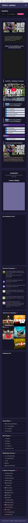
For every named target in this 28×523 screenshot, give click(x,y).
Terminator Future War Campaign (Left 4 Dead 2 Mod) (15, 368)
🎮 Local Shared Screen (10, 456)
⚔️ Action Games (8, 475)
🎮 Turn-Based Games (9, 512)
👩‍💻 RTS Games (8, 497)
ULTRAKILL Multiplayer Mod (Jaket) (15, 280)
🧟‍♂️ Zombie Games (8, 514)
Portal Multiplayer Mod (14, 401)
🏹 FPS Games (8, 485)
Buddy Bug (11, 219)
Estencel (11, 285)
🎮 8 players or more (9, 448)
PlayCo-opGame (9, 5)
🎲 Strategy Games (9, 504)
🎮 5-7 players (8, 445)
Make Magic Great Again (15, 256)
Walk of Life (11, 242)
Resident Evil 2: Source (14, 390)
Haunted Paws (12, 224)
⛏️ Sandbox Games (9, 499)
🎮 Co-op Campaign (9, 426)
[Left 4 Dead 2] (19, 343)
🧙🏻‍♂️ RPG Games (8, 495)
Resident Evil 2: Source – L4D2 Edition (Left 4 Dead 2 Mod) (16, 377)
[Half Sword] (8, 320)
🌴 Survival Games (9, 507)
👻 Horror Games (8, 487)
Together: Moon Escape (15, 252)
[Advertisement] (14, 64)
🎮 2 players (7, 438)
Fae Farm (18, 301)
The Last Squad (12, 238)
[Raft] (19, 332)
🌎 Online (7, 463)
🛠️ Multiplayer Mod (9, 473)
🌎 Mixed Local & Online (10, 465)
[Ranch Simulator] (19, 320)
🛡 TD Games (7, 509)
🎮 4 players (7, 443)
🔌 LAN (6, 460)
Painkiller (10, 261)
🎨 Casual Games (8, 483)
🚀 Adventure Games (9, 478)
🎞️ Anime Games (8, 480)
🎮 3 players (7, 441)
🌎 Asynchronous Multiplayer (11, 423)
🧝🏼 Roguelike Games (9, 492)
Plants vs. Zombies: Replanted (16, 247)
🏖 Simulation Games (9, 502)
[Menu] (25, 5)
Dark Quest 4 (11, 228)
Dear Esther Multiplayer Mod (16, 356)
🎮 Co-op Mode (8, 428)
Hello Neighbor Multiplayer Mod (17, 271)
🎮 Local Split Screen (9, 458)
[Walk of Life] (6, 327)
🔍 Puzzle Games (8, 490)
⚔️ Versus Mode (8, 431)
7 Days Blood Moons (14, 233)
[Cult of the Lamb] (8, 333)
